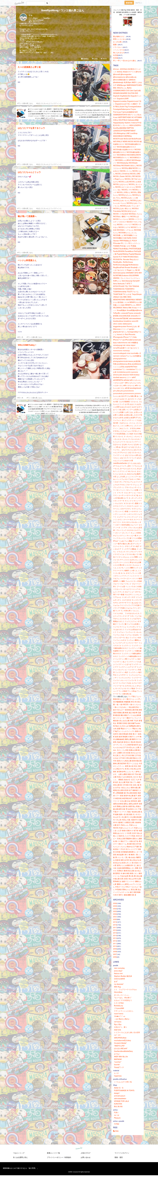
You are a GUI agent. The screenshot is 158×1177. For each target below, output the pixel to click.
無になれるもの (118, 52)
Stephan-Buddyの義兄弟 (123, 976)
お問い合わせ (85, 1157)
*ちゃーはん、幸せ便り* (122, 997)
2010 (115, 946)
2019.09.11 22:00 (101, 103)
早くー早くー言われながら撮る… (125, 60)
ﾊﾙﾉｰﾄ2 (116, 1115)
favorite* (117, 1064)
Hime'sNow (118, 992)
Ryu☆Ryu (117, 1024)
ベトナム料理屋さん (27, 260)
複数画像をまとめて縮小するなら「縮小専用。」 (21, 1168)
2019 (115, 922)
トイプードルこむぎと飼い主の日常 (127, 1032)
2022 (115, 914)
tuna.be (78, 1148)
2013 (115, 938)
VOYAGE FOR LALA (121, 1101)
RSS (116, 1131)
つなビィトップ (18, 1153)
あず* (116, 981)
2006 (115, 957)
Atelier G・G (118, 1088)
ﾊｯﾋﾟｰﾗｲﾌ (117, 1035)
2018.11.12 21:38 (101, 337)
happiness (118, 1076)
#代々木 (20, 337)
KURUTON (118, 1104)
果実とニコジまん (119, 39)
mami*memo (118, 1013)
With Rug (117, 987)
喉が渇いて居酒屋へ (27, 216)
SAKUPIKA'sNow (120, 1038)
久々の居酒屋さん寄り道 (29, 66)
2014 (115, 935)
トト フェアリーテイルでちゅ (125, 989)
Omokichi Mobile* (120, 1043)
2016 (115, 930)
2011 (115, 943)
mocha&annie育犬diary (122, 1040)
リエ (30, 15)
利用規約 (68, 1157)
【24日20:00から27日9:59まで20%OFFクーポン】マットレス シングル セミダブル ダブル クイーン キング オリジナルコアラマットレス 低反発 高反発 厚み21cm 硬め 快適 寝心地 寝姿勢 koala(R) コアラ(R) (92, 113)
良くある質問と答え (20, 1157)
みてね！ (117, 1054)
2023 (115, 911)
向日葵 (115, 55)
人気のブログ (85, 1153)
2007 (115, 954)
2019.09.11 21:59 (101, 164)
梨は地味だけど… (119, 36)
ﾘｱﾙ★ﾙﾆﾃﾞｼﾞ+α (119, 1016)
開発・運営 (119, 1157)
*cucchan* (117, 1062)
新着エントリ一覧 (53, 1153)
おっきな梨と (118, 42)
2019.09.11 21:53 (101, 208)
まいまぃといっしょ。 (122, 995)
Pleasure (117, 1118)
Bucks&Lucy (118, 1005)
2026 (115, 903)
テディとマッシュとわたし (123, 1011)
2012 (115, 941)
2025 (115, 906)
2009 (115, 949)
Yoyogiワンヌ (119, 1067)
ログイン (138, 3)
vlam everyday (119, 968)
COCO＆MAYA (119, 979)
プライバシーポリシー (55, 1157)
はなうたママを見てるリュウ (31, 127)
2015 (115, 933)
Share (104, 58)
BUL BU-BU (118, 1106)
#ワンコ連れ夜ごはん (25, 103)
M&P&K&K (118, 1059)
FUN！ (116, 1112)
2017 (115, 927)
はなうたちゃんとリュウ (29, 172)
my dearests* (119, 984)
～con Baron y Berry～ (122, 1019)
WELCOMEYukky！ (27, 344)
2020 (115, 919)
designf (116, 1093)
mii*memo (117, 1022)
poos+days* (118, 971)
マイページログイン (122, 1153)
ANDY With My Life (121, 1056)
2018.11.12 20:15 (101, 397)
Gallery (85, 58)
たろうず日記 (119, 1003)
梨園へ (115, 44)
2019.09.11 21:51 (101, 252)
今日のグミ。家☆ (120, 1027)
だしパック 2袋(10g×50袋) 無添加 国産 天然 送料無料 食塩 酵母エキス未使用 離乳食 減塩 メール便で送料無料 (127, 12)
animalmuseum (119, 1096)
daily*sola (117, 1030)
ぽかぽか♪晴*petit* (120, 1048)
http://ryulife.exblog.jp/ (36, 20)
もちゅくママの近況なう (123, 1000)
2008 (115, 951)
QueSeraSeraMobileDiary (123, 1051)
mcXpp (116, 1124)
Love (96, 58)
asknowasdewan (120, 1098)
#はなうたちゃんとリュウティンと (49, 103)
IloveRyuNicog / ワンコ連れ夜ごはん (62, 10)
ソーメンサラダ (118, 50)
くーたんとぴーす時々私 (123, 1082)
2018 (115, 925)
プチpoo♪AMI (119, 1008)
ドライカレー (118, 47)
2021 (115, 916)
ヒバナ (116, 1073)
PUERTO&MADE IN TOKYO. (124, 1090)
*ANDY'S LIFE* (119, 1046)
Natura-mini (118, 973)
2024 (115, 908)
